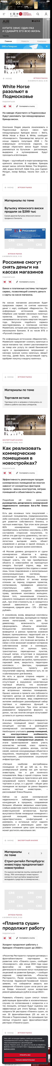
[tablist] (25, 41)
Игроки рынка (41, 78)
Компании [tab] (41, 41)
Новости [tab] (25, 41)
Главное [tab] (8, 41)
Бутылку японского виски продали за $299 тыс (24, 209)
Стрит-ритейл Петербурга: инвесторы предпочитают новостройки (25, 864)
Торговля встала (17, 397)
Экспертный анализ (13, 440)
